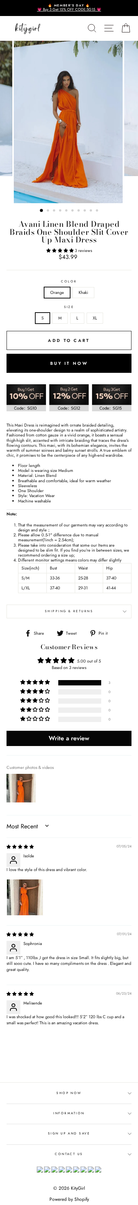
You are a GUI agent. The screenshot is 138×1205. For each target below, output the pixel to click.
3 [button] (55, 211)
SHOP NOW (69, 1093)
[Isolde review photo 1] (25, 897)
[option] (69, 8)
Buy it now (69, 363)
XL (95, 318)
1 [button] (42, 211)
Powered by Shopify (69, 1199)
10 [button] (98, 211)
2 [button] (49, 211)
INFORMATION (68, 1113)
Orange (57, 292)
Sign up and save (69, 1133)
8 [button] (85, 211)
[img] (20, 847)
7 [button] (79, 211)
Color (69, 282)
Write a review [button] (69, 738)
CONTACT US (69, 1154)
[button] (60, 250)
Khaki (83, 292)
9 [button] (92, 211)
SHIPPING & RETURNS (69, 611)
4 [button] (61, 211)
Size (69, 307)
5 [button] (67, 211)
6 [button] (73, 211)
